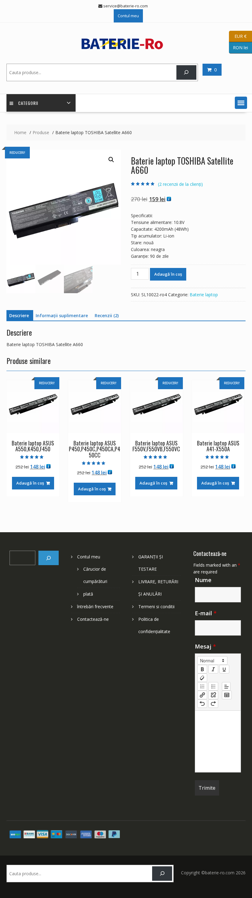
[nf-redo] (213, 703)
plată (88, 594)
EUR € (237, 36)
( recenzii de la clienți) (180, 184)
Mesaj (205, 646)
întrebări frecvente (95, 606)
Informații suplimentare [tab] (62, 315)
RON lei (238, 47)
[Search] (186, 72)
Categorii (28, 103)
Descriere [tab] (19, 315)
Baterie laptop (204, 294)
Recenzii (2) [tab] (107, 315)
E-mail (206, 613)
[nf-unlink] (213, 695)
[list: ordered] (202, 686)
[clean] (202, 677)
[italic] (213, 669)
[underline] (224, 669)
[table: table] (227, 695)
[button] (241, 103)
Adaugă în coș (168, 274)
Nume (203, 580)
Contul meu (128, 15)
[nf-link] (202, 695)
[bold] (202, 669)
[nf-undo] (202, 703)
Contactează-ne (93, 619)
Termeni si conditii (156, 606)
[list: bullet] (213, 686)
